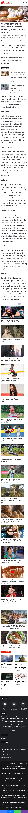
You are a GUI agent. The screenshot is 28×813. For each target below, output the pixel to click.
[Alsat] (7, 2)
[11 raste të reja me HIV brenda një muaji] (21, 676)
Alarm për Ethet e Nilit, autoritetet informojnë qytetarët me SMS (6, 664)
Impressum (3, 738)
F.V (3, 40)
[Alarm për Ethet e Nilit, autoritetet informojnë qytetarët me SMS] (7, 658)
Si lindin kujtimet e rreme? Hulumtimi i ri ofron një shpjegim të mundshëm (17, 88)
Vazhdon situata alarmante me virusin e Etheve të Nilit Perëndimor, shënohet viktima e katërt (7, 684)
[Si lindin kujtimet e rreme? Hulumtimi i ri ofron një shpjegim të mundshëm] (5, 87)
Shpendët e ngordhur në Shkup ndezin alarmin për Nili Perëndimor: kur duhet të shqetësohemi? (20, 665)
